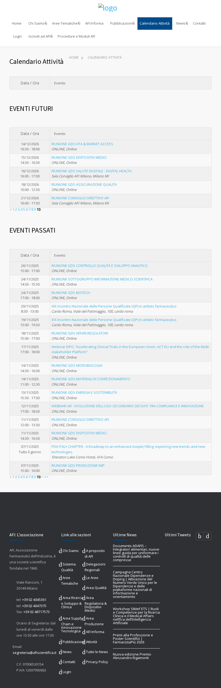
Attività (91, 641)
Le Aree (92, 577)
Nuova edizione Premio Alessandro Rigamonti (132, 656)
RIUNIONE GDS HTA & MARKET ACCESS (82, 143)
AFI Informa (94, 23)
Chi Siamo (36, 23)
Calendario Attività (155, 23)
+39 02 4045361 (34, 599)
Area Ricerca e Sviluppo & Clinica (72, 602)
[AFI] (110, 8)
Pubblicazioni (121, 23)
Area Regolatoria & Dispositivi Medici (96, 604)
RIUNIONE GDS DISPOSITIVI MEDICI (79, 157)
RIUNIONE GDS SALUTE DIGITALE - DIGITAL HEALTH (91, 170)
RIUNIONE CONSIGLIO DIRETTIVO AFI (80, 198)
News (180, 23)
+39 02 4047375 (34, 605)
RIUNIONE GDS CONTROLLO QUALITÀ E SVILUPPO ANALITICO (99, 265)
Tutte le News (97, 651)
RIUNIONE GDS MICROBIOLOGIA (76, 365)
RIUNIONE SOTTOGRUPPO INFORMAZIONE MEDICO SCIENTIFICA (102, 279)
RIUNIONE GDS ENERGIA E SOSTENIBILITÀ (84, 392)
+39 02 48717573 (36, 611)
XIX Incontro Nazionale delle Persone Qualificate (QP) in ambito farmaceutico (114, 306)
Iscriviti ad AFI (39, 36)
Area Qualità (96, 587)
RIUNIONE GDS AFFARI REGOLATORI (79, 333)
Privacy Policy (97, 661)
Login (17, 36)
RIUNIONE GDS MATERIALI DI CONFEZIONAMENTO (90, 378)
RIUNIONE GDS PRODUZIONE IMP (78, 465)
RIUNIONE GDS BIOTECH (70, 292)
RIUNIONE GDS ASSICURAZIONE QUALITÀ (84, 184)
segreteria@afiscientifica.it (34, 652)
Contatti (199, 23)
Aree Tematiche (65, 23)
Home (17, 23)
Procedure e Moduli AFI (76, 36)
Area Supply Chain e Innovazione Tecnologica (71, 624)
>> (46, 476)
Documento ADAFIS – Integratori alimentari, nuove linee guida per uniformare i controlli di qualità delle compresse (136, 552)
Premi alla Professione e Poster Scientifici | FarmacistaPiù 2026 (133, 638)
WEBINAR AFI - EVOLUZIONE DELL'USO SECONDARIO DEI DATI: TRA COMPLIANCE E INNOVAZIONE (127, 405)
